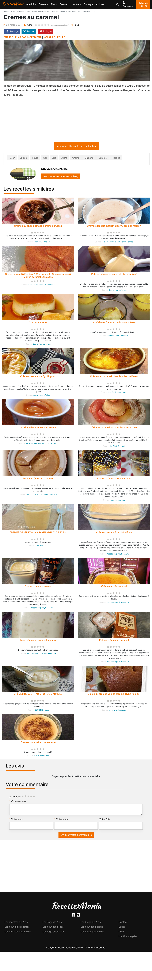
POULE (61, 37)
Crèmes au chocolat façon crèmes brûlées (38, 226)
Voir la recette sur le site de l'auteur (77, 146)
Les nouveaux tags (53, 927)
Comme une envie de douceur (41, 285)
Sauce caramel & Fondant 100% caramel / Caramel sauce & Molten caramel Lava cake (38, 276)
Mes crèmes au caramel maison (38, 640)
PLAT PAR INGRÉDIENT (28, 37)
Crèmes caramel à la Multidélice (114, 532)
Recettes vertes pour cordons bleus (41, 444)
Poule (35, 158)
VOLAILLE (49, 37)
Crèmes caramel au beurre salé (38, 742)
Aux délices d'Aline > (21, 11)
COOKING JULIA (42, 546)
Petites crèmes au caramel (114, 640)
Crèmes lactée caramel (114, 586)
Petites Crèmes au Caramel (38, 479)
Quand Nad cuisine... (117, 291)
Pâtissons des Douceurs (117, 336)
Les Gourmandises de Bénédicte (41, 654)
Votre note (14, 797)
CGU (121, 932)
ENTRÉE (8, 37)
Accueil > (8, 11)
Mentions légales (127, 936)
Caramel (103, 158)
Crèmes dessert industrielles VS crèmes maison (114, 226)
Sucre (64, 158)
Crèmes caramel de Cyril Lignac (38, 376)
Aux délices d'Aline (41, 396)
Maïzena (89, 158)
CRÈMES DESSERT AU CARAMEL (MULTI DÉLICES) (38, 532)
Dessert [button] (64, 4)
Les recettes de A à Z (16, 922)
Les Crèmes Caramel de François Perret (114, 322)
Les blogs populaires (92, 932)
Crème (75, 158)
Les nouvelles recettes (17, 927)
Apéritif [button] (30, 4)
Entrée (23, 158)
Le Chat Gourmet (117, 447)
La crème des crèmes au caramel (38, 427)
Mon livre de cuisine (117, 710)
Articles (100, 4)
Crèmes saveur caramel (38, 586)
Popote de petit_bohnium (118, 554)
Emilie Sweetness (41, 756)
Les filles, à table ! (42, 242)
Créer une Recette (143, 4)
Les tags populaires (53, 932)
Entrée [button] (42, 4)
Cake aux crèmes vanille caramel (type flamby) (114, 694)
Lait (54, 158)
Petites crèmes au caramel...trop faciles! (114, 274)
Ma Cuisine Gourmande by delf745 (41, 495)
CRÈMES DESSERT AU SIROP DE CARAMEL (38, 694)
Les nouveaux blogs (91, 927)
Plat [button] (53, 4)
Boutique (88, 4)
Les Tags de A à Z (52, 922)
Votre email (62, 819)
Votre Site (104, 819)
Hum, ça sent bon (117, 501)
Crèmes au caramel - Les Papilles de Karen (114, 376)
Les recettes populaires (17, 932)
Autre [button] (76, 4)
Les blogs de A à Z (91, 922)
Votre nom (17, 819)
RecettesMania (13, 4)
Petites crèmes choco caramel (114, 479)
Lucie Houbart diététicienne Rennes (117, 242)
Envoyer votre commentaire (76, 835)
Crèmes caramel (38, 322)
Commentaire (18, 801)
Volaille (116, 158)
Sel (45, 158)
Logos (121, 927)
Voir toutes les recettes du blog (60, 176)
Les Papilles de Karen (117, 393)
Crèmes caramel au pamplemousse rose (114, 427)
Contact (123, 922)
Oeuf (12, 158)
